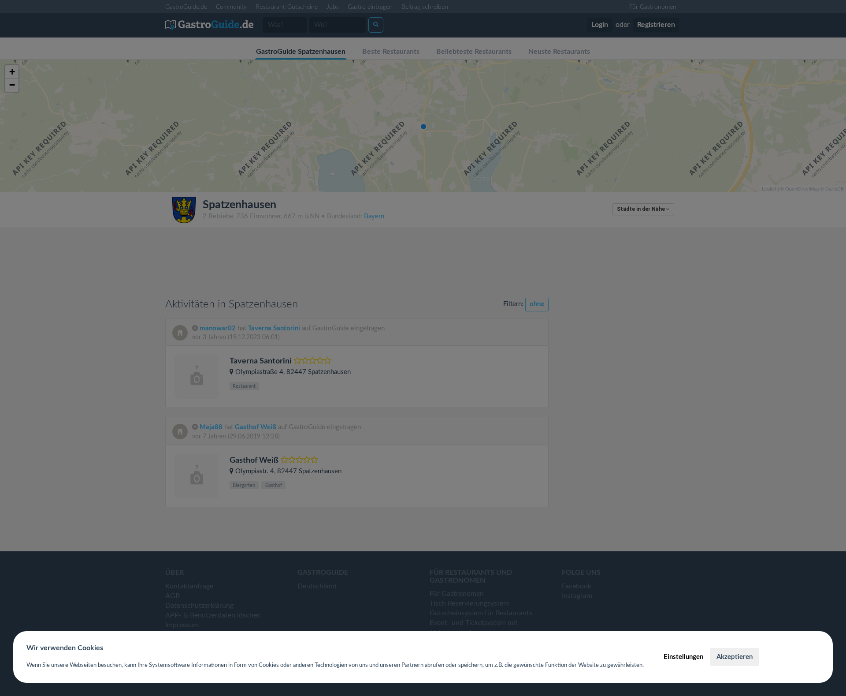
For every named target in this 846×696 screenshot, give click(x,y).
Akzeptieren (734, 657)
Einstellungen (683, 657)
